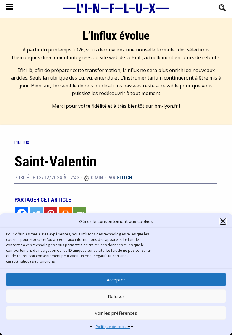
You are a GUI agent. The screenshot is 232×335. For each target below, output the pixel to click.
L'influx (21, 143)
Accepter (116, 280)
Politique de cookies (113, 326)
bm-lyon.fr (166, 106)
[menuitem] (21, 143)
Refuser (116, 296)
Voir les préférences (116, 313)
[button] (223, 221)
